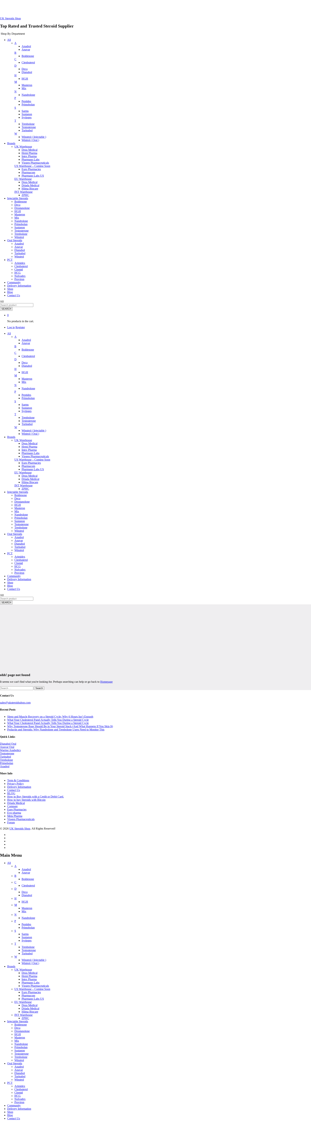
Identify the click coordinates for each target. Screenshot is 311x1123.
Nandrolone (28, 94)
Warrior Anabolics (10, 750)
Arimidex (19, 263)
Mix (24, 88)
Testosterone (29, 127)
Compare (12, 806)
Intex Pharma (29, 156)
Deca (25, 68)
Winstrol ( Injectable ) (34, 136)
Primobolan (28, 104)
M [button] (15, 81)
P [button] (15, 98)
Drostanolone (22, 208)
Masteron (27, 85)
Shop (10, 288)
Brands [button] (11, 143)
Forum (11, 822)
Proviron (19, 279)
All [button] (9, 39)
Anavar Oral (7, 746)
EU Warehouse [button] (23, 178)
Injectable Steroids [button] (17, 198)
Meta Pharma (14, 815)
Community (14, 282)
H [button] (15, 75)
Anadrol (26, 46)
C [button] (15, 59)
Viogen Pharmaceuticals (35, 162)
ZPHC (25, 195)
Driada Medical (30, 185)
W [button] (15, 133)
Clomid (18, 269)
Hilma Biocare (30, 188)
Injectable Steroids (17, 1021)
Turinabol (27, 130)
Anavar (26, 49)
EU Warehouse (23, 1001)
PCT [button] (10, 259)
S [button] (15, 107)
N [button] (15, 91)
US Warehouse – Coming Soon (32, 989)
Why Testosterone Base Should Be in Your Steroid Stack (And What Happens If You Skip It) (60, 726)
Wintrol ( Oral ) (30, 140)
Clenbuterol (28, 62)
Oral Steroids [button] (14, 240)
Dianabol (27, 72)
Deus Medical (29, 149)
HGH (25, 78)
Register (20, 327)
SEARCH (6, 308)
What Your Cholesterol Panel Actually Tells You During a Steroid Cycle (48, 719)
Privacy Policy (15, 783)
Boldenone (28, 56)
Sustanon (27, 114)
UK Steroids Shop (10, 18)
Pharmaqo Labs (30, 159)
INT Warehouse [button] (23, 191)
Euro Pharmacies (31, 169)
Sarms (25, 110)
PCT (10, 1082)
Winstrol (19, 237)
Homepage (106, 681)
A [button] (15, 43)
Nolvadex (20, 275)
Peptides (26, 101)
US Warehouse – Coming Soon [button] (32, 165)
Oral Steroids (14, 1063)
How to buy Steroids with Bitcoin (26, 799)
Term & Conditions (18, 780)
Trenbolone (28, 123)
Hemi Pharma (29, 153)
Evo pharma (14, 812)
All (9, 862)
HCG (17, 272)
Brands (11, 966)
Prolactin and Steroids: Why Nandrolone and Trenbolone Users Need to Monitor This (55, 729)
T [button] (15, 120)
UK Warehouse (23, 969)
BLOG (11, 793)
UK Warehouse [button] (23, 146)
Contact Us (13, 295)
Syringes (26, 117)
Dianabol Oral (8, 743)
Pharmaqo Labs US (33, 175)
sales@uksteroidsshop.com (15, 702)
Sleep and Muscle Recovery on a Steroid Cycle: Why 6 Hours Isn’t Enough (50, 716)
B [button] (15, 52)
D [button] (15, 65)
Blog (10, 292)
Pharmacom (28, 172)
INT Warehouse (23, 1014)
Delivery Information (19, 285)
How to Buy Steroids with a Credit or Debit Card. (35, 796)
